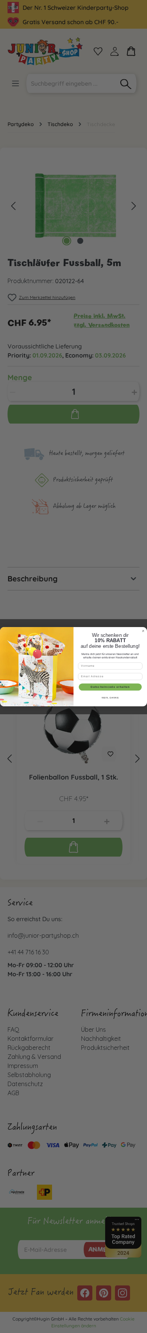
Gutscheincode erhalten (110, 686)
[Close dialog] (143, 631)
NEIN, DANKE (110, 697)
